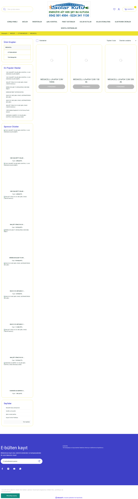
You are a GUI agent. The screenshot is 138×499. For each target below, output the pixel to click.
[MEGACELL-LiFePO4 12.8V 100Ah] (51, 60)
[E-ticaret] (68, 498)
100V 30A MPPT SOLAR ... (17, 191)
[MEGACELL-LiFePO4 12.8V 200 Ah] (120, 60)
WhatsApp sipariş (11, 495)
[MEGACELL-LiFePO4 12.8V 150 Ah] (86, 60)
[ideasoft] (59, 498)
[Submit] (39, 461)
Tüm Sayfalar (26, 422)
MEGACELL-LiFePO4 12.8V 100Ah (51, 80)
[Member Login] (119, 9)
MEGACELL (33, 33)
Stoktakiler (42, 40)
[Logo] (69, 9)
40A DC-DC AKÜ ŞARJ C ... (17, 324)
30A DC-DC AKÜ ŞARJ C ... (17, 291)
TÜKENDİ (52, 86)
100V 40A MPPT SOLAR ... (17, 158)
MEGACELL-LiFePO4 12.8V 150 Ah (86, 80)
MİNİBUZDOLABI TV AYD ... (17, 257)
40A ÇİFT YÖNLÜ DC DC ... (17, 357)
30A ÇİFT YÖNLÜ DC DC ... (17, 224)
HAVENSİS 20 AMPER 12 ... (17, 390)
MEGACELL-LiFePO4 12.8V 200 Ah (121, 80)
